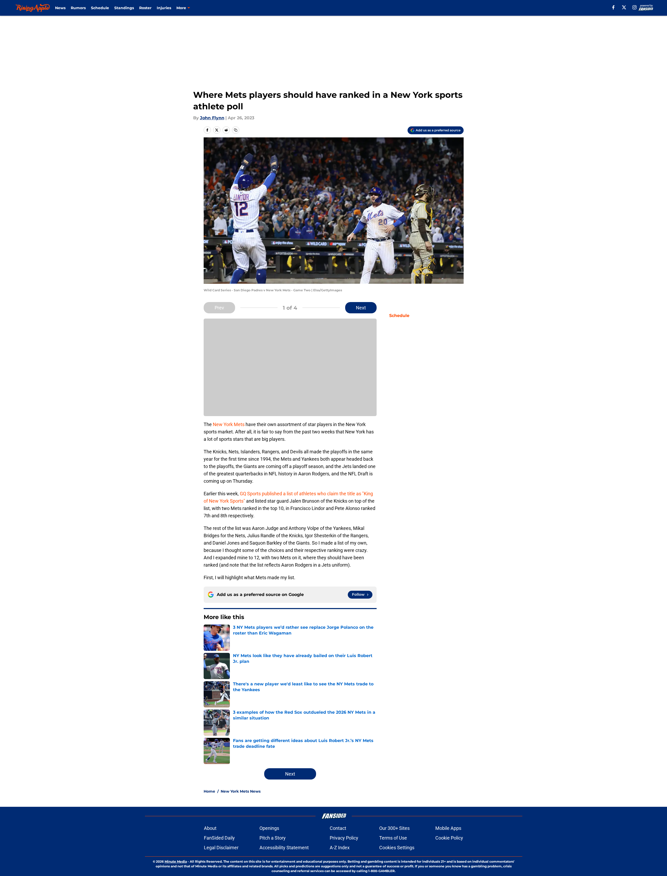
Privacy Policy (344, 838)
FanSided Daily (219, 838)
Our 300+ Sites (394, 828)
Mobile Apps (448, 828)
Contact (338, 828)
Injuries (164, 8)
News (60, 8)
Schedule (100, 8)
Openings (269, 828)
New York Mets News (241, 791)
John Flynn (212, 117)
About (210, 828)
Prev (219, 307)
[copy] (235, 130)
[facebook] (613, 7)
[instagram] (634, 7)
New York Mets (229, 424)
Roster (145, 8)
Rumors (78, 8)
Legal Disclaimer (221, 847)
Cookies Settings (396, 847)
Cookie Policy (449, 838)
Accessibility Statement (284, 847)
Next (361, 307)
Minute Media (176, 861)
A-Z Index (340, 847)
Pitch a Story (272, 838)
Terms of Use (393, 838)
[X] (624, 7)
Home (209, 791)
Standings (124, 8)
